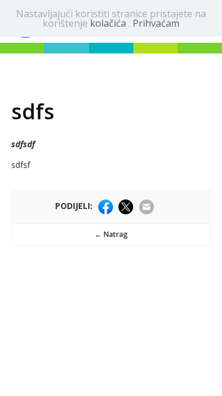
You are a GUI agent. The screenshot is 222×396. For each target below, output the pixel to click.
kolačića (109, 23)
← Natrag (111, 234)
